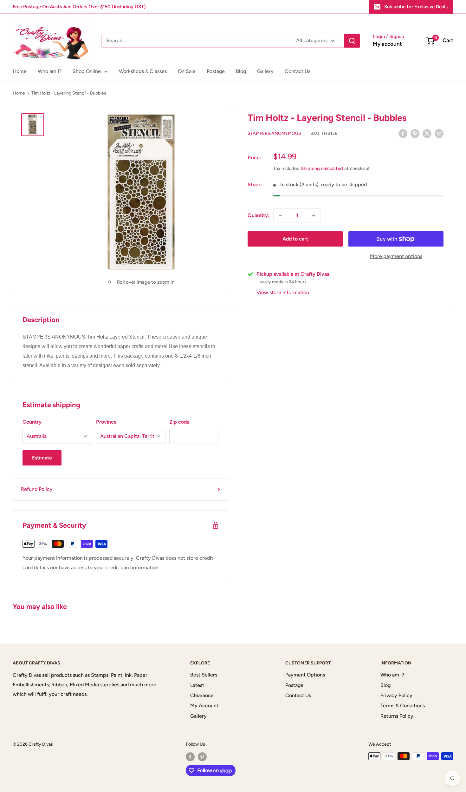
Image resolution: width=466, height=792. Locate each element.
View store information (282, 292)
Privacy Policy (396, 695)
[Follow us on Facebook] (190, 756)
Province (106, 422)
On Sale (187, 71)
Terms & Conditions (402, 706)
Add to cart (295, 239)
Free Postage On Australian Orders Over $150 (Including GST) (79, 7)
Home (20, 71)
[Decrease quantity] (280, 215)
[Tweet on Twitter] (427, 133)
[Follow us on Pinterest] (202, 756)
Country (32, 422)
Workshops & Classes (143, 71)
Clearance (202, 695)
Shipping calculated (322, 169)
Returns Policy (396, 716)
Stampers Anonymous (274, 133)
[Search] (352, 41)
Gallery (265, 71)
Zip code (179, 422)
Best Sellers (203, 675)
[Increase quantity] (313, 215)
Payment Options (305, 675)
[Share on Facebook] (402, 133)
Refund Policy (37, 489)
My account (387, 44)
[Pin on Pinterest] (415, 133)
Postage (216, 71)
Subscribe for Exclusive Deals (416, 7)
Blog (241, 71)
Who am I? (49, 71)
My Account (204, 706)
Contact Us (297, 71)
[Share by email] (439, 133)
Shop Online (87, 71)
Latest (197, 685)
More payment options (396, 256)
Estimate (42, 458)
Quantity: (258, 215)
